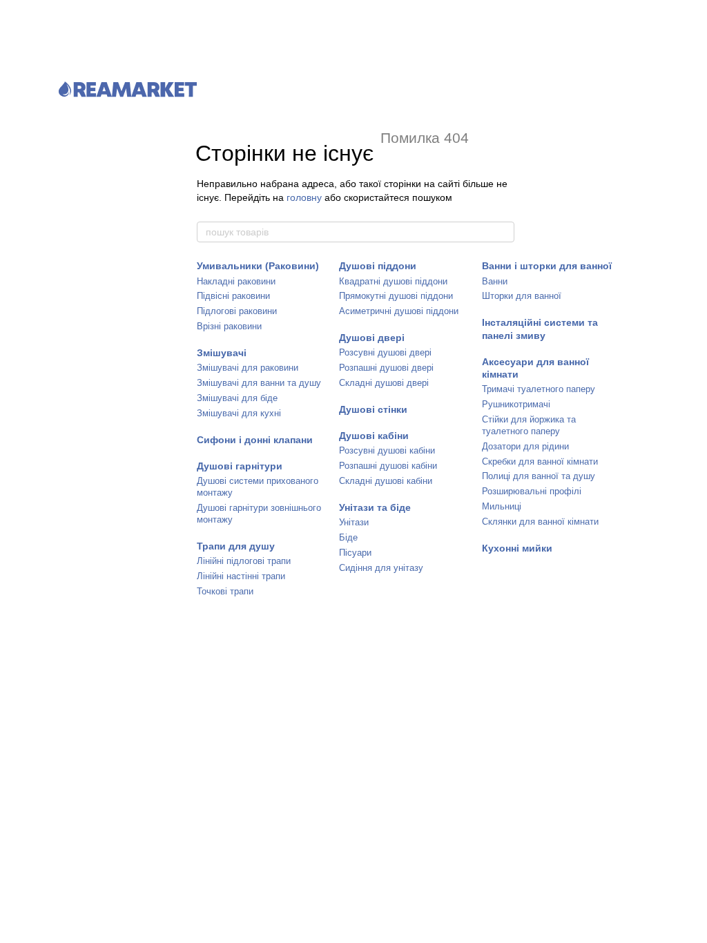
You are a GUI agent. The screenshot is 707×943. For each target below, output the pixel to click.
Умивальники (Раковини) (258, 265)
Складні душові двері (384, 383)
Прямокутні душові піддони (396, 296)
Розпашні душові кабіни (388, 465)
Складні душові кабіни (385, 481)
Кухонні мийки (517, 548)
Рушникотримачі (516, 404)
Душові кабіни (374, 435)
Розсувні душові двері (385, 352)
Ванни (494, 281)
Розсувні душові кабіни (387, 450)
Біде (348, 537)
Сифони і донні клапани (255, 439)
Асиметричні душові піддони (398, 311)
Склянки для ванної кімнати (540, 521)
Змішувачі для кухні (239, 413)
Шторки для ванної (521, 296)
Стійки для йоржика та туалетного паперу (529, 425)
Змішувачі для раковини (247, 367)
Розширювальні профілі (531, 491)
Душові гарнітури (239, 465)
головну (304, 197)
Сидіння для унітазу (381, 568)
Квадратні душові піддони (393, 281)
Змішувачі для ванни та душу (259, 383)
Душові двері (372, 337)
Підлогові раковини (237, 311)
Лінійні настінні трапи (241, 576)
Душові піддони (377, 265)
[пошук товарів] (503, 232)
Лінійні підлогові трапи (244, 561)
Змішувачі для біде (237, 398)
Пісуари (355, 552)
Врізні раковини (229, 326)
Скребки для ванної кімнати (540, 461)
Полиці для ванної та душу (538, 476)
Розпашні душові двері (386, 367)
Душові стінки (373, 409)
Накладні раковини (236, 281)
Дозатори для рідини (525, 446)
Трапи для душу (236, 546)
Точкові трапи (225, 591)
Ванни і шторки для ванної (547, 265)
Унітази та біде (375, 507)
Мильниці (501, 506)
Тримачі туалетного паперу (538, 389)
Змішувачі (221, 352)
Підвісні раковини (233, 296)
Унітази (354, 522)
